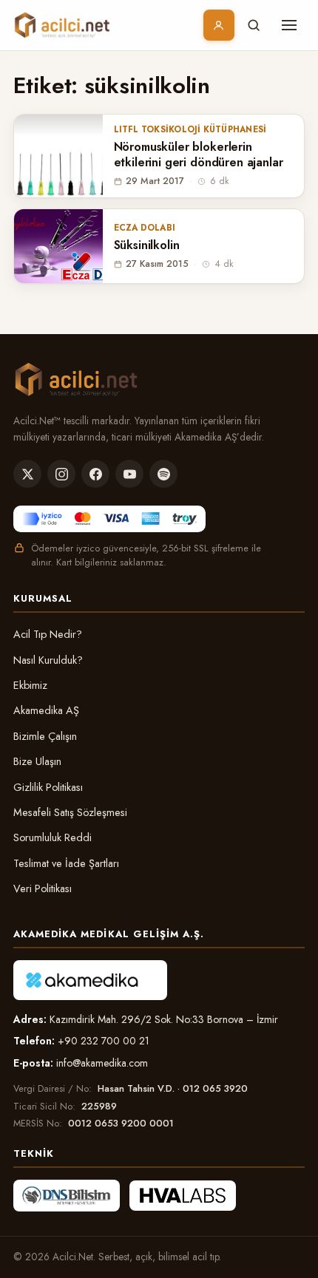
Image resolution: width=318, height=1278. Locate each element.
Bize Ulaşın (37, 761)
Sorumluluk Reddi (52, 837)
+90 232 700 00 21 (103, 1040)
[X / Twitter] (27, 474)
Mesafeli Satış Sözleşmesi (70, 812)
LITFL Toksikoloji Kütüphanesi (190, 129)
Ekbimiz (30, 685)
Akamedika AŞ (46, 710)
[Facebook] (95, 474)
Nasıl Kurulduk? (48, 660)
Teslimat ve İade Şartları (66, 863)
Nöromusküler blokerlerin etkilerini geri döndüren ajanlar (198, 155)
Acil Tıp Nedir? (47, 634)
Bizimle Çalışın (45, 736)
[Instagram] (61, 474)
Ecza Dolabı (145, 228)
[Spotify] (163, 474)
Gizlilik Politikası (48, 787)
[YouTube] (129, 474)
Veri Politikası (42, 888)
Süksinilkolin (147, 246)
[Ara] (253, 25)
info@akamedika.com (102, 1063)
